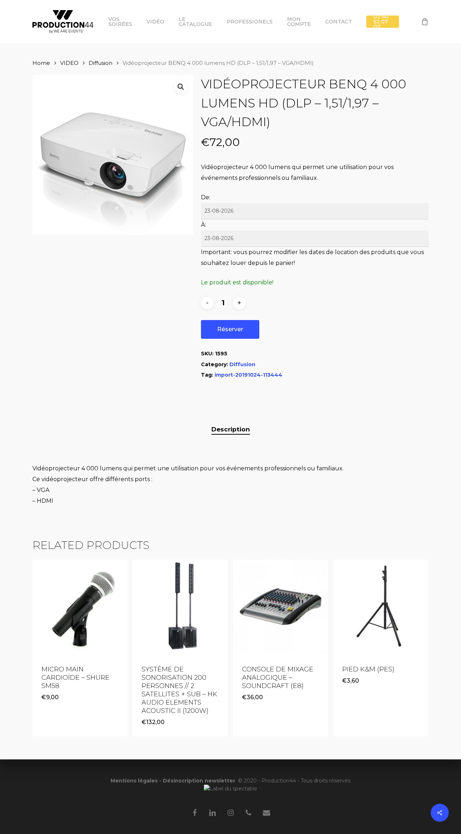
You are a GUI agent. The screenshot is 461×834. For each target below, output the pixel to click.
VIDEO (69, 63)
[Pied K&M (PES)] (380, 607)
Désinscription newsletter (199, 780)
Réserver (230, 329)
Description (230, 429)
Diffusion (100, 63)
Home (41, 63)
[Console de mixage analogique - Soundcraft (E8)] (280, 607)
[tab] (230, 429)
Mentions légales (134, 780)
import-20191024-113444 (248, 375)
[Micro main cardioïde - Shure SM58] (79, 607)
